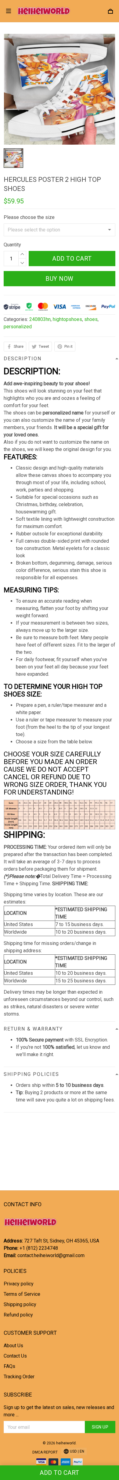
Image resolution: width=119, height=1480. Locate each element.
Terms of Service (22, 1294)
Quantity (12, 245)
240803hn (40, 319)
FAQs (9, 1366)
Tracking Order (19, 1377)
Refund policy (18, 1315)
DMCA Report (45, 1452)
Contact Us (15, 1356)
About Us (13, 1345)
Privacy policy (19, 1284)
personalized (18, 326)
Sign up (100, 1427)
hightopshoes (67, 319)
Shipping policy (20, 1304)
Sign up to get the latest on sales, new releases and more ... (59, 1411)
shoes (91, 319)
